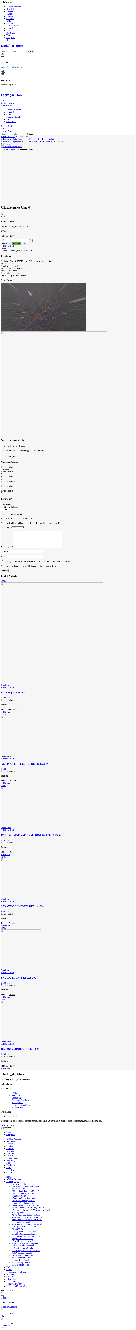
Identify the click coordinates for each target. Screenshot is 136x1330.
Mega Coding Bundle (21, 1262)
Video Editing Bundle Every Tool (26, 1205)
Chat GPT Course (19, 1229)
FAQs (14, 1093)
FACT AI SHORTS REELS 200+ (19, 977)
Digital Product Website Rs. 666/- (26, 1186)
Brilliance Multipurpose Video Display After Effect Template (27, 142)
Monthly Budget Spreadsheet (24, 1234)
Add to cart (6, 243)
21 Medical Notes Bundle (22, 1248)
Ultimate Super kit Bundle (23, 1193)
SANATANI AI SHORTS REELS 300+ (22, 906)
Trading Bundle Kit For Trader (24, 1231)
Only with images (11, 507)
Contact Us (16, 1098)
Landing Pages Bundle (21, 1222)
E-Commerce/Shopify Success (24, 1255)
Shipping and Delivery (21, 1107)
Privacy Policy (18, 1102)
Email (4, 556)
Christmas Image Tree (10, 149)
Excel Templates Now (21, 1258)
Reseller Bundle (18, 1189)
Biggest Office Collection (22, 1239)
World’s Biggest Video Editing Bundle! (28, 1208)
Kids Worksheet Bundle (22, 1253)
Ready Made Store (19, 1184)
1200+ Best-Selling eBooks (23, 1200)
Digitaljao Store (12, 45)
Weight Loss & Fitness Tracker (25, 1241)
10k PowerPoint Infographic (23, 1246)
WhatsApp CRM (19, 1196)
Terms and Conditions (21, 1100)
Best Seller (5, 698)
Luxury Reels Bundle (21, 1260)
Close (3, 1293)
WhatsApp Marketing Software (25, 1198)
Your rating (6, 527)
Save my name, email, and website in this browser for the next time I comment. (37, 561)
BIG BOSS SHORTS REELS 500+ (20, 1049)
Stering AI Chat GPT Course (24, 1227)
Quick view (6, 685)
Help (24, 243)
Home (4, 136)
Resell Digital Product (13, 692)
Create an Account (9, 1307)
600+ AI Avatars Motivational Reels (27, 1217)
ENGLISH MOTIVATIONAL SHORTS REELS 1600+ (31, 835)
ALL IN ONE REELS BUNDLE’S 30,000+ (24, 764)
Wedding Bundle (19, 1212)
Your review (7, 547)
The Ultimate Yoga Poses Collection (27, 1236)
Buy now (16, 243)
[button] (5, 712)
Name (4, 551)
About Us (16, 1095)
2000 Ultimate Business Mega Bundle (28, 1191)
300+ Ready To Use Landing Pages (27, 1224)
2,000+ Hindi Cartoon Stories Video (27, 1219)
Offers (14, 1116)
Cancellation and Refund (22, 1105)
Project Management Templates (25, 1243)
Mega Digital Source (20, 1265)
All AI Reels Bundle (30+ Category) (27, 1215)
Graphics (11, 136)
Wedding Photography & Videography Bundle (31, 1210)
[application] (68, 307)
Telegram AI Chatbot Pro (22, 1203)
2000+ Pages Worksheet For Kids (26, 1250)
